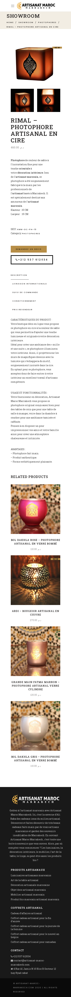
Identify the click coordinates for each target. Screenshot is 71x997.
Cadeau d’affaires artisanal (26, 913)
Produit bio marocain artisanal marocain (35, 899)
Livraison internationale (29, 283)
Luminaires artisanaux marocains (31, 875)
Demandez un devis (29, 249)
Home (10, 22)
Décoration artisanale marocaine (30, 885)
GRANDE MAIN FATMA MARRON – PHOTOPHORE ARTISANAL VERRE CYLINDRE (35, 685)
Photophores (47, 22)
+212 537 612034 (33, 259)
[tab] (35, 275)
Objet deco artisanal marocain (28, 889)
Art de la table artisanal (24, 880)
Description (19, 275)
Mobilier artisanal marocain (28, 894)
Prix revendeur (22, 309)
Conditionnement (24, 301)
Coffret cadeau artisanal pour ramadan (33, 942)
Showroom (26, 22)
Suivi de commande (25, 292)
